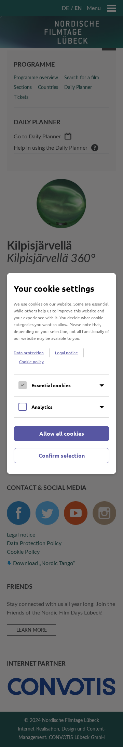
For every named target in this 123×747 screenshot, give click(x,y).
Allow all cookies (61, 433)
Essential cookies (51, 385)
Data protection (29, 352)
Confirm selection (62, 455)
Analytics (42, 407)
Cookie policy (31, 361)
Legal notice (66, 352)
